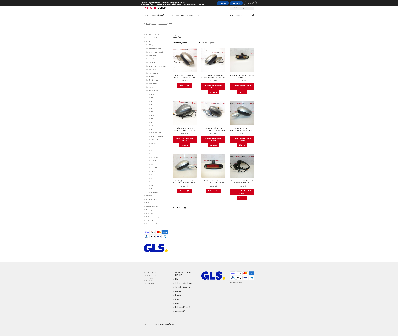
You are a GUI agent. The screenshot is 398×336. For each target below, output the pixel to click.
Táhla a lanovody (151, 224)
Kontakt (178, 295)
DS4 (152, 185)
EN (198, 15)
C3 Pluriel (154, 161)
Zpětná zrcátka (162, 24)
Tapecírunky (153, 83)
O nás (177, 299)
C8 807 (153, 182)
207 (152, 101)
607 (152, 129)
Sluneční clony (153, 80)
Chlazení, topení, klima (153, 34)
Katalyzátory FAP (151, 199)
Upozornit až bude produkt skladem (213, 87)
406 (152, 118)
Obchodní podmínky (159, 15)
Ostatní (151, 59)
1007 (152, 94)
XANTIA (153, 189)
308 (152, 112)
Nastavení (250, 3)
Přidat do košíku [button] (184, 85)
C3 (151, 150)
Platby (177, 303)
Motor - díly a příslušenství (154, 203)
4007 (152, 115)
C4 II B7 (153, 171)
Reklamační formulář (182, 307)
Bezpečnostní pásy (155, 48)
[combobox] (242, 7)
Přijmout (223, 3)
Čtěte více (213, 92)
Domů (148, 24)
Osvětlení (152, 62)
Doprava (190, 15)
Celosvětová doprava (182, 287)
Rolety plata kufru (154, 73)
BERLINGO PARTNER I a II (158, 133)
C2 (151, 147)
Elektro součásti (151, 38)
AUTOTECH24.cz (151, 324)
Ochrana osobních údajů (183, 283)
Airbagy (151, 45)
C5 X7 (152, 178)
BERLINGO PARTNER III (158, 136)
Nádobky (149, 210)
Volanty (151, 87)
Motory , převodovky (152, 206)
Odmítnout (236, 3)
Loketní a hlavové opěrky (157, 52)
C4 (151, 164)
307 (152, 108)
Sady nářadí (150, 220)
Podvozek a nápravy (152, 217)
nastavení (201, 4)
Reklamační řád (180, 311)
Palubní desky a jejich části (157, 66)
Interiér (154, 24)
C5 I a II (153, 175)
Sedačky (151, 76)
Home (146, 15)
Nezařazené (152, 55)
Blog (177, 279)
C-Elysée (153, 143)
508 (152, 126)
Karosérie (149, 196)
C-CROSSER (154, 140)
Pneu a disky (150, 213)
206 (152, 97)
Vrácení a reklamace (177, 15)
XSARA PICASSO (156, 192)
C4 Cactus (154, 168)
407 (152, 122)
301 (152, 105)
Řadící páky (152, 69)
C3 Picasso (154, 157)
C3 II (152, 154)
